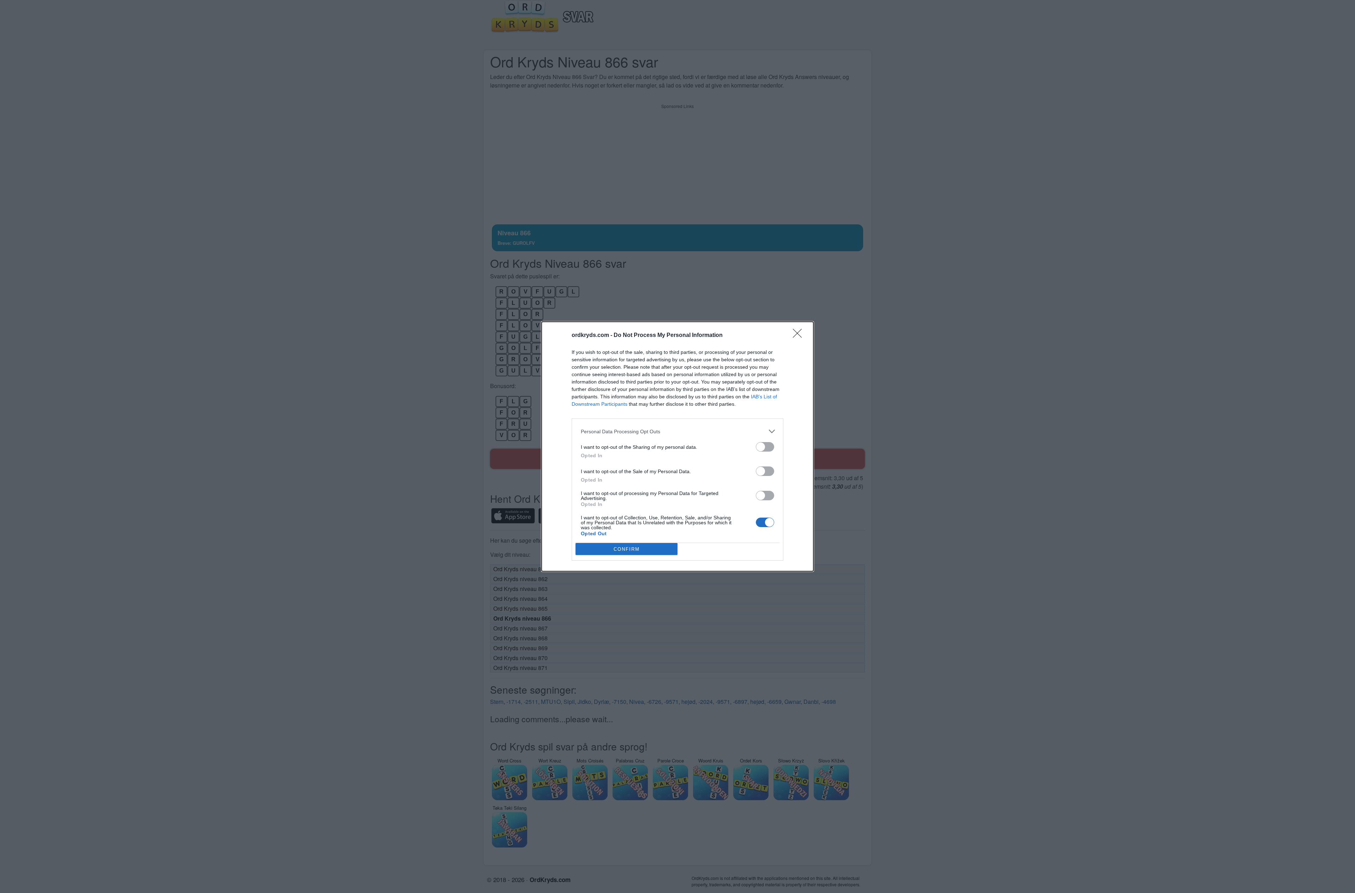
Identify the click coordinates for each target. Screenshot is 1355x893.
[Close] (799, 335)
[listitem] (677, 431)
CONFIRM (627, 549)
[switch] (765, 447)
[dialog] (677, 446)
